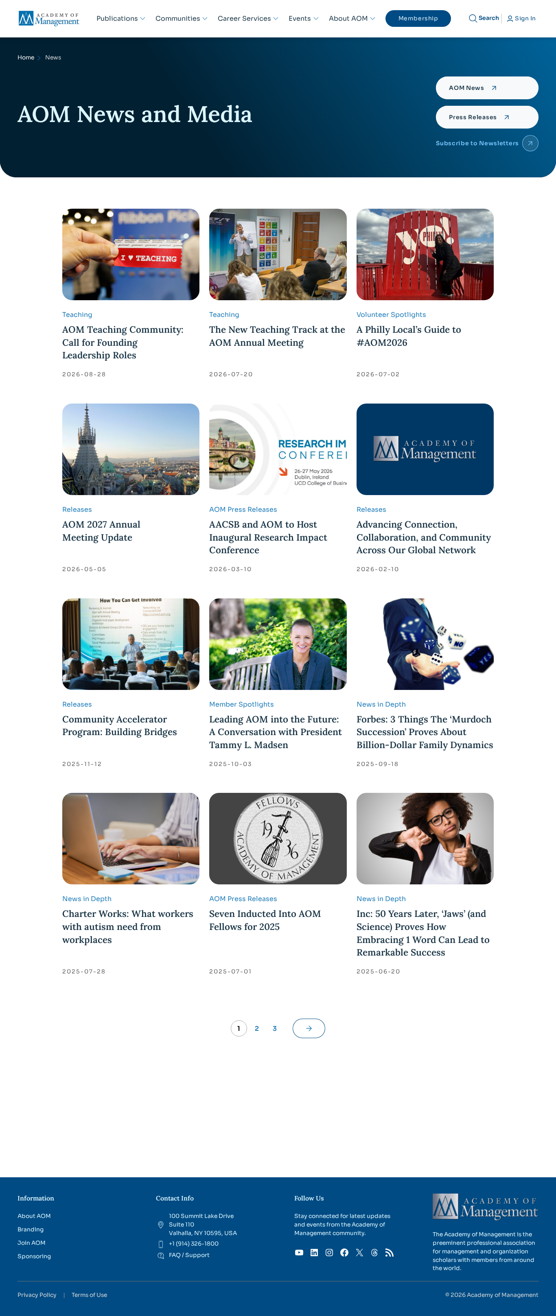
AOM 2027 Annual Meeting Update (101, 530)
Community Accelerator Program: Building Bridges (119, 725)
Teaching (77, 314)
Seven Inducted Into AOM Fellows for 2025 (265, 920)
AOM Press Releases (243, 509)
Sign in (525, 18)
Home (26, 57)
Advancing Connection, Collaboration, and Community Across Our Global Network (424, 537)
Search (489, 18)
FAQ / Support (189, 1255)
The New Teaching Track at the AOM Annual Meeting (277, 335)
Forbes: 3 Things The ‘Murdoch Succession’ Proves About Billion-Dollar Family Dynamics (425, 732)
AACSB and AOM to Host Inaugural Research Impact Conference (268, 537)
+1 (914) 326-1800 (194, 1243)
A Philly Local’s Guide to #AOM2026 (409, 335)
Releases (77, 509)
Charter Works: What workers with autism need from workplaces (127, 926)
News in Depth (381, 704)
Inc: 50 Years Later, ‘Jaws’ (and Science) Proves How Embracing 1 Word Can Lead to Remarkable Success (423, 933)
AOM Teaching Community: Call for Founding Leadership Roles (123, 342)
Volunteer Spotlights (391, 314)
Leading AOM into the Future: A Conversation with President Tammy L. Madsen (275, 732)
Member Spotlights (241, 704)
